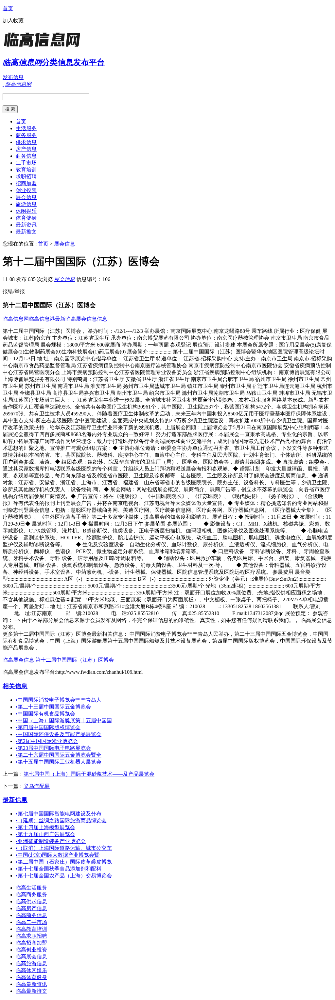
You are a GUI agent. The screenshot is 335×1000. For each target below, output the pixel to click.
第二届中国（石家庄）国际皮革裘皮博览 (64, 862)
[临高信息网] (43, 47)
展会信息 (26, 197)
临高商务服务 (31, 894)
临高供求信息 (31, 901)
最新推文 (26, 231)
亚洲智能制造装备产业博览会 (51, 841)
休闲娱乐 (26, 211)
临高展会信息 (18, 660)
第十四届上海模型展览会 (45, 827)
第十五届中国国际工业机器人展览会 (58, 762)
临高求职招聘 (31, 936)
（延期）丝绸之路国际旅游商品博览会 (61, 820)
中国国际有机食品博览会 (45, 713)
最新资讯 (26, 225)
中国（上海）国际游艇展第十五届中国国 (64, 720)
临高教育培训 (31, 929)
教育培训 (26, 169)
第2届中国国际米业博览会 (47, 741)
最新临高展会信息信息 (81, 319)
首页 (8, 8)
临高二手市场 (31, 922)
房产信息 (26, 149)
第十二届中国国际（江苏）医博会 (74, 660)
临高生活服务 (31, 887)
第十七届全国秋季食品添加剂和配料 (58, 868)
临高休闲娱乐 (31, 970)
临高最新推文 (31, 991)
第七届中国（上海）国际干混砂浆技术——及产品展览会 (89, 774)
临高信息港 (42, 319)
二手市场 (26, 163)
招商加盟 (26, 183)
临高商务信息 (31, 915)
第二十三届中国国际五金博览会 (53, 707)
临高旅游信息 (31, 963)
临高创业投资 (31, 949)
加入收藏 (13, 20)
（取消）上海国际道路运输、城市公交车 (64, 848)
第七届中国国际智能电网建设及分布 (58, 813)
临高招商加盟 (31, 943)
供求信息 (26, 142)
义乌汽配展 (37, 786)
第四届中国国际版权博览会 (48, 727)
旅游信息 (26, 204)
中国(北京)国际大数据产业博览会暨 (57, 855)
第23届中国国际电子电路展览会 (53, 748)
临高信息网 (16, 319)
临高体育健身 (31, 977)
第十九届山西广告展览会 (45, 834)
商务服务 (26, 135)
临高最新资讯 (31, 984)
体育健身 (26, 218)
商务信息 (26, 156)
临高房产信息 (31, 908)
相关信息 (15, 686)
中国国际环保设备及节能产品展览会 (58, 734)
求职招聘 (26, 176)
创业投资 (26, 190)
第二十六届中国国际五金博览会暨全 (58, 755)
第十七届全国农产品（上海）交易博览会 (64, 875)
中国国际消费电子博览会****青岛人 (58, 700)
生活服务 (26, 128)
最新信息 (15, 799)
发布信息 (13, 77)
